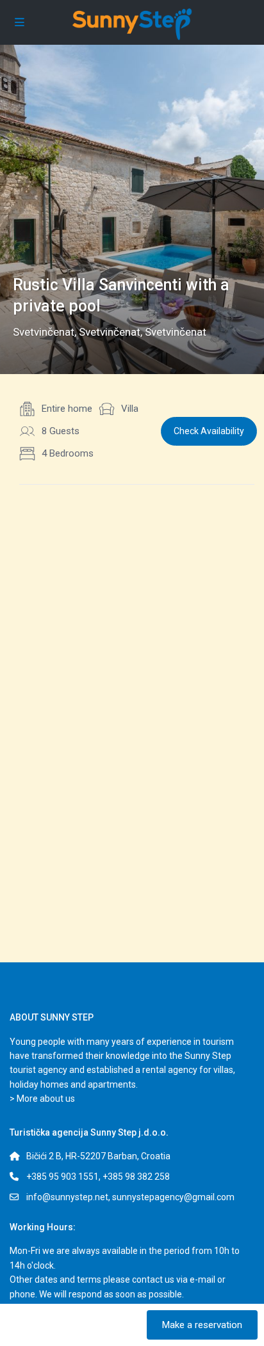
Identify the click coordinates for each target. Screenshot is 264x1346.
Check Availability (209, 431)
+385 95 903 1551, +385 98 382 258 (98, 1176)
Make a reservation (202, 1325)
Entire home (67, 408)
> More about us (42, 1098)
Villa (129, 408)
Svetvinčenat (43, 331)
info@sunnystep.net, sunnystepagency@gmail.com (130, 1197)
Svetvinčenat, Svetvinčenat (142, 331)
